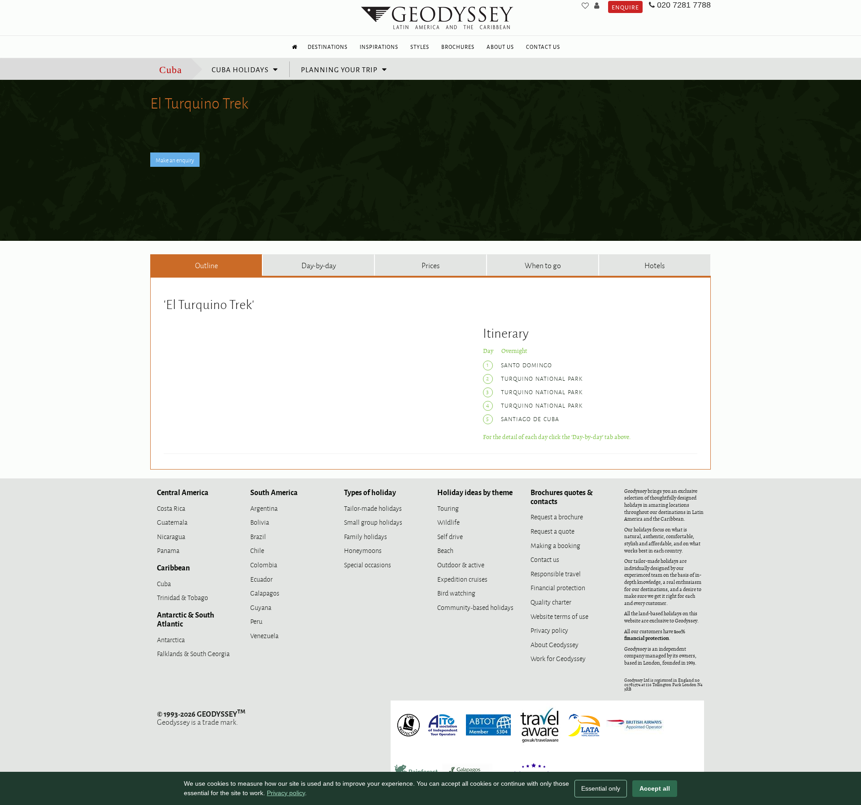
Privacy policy (549, 630)
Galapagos (264, 592)
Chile (257, 550)
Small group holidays (373, 522)
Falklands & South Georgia (193, 653)
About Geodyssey (554, 644)
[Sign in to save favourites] (585, 5)
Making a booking (555, 545)
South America (274, 492)
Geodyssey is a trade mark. (201, 717)
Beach (445, 550)
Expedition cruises (462, 579)
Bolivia (259, 522)
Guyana (260, 607)
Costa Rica (171, 508)
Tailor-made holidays (373, 508)
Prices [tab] (431, 264)
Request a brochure (557, 516)
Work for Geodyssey (558, 658)
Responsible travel (556, 573)
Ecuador (261, 579)
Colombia (263, 564)
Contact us (545, 559)
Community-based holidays (475, 607)
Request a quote (552, 531)
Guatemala (172, 522)
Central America (183, 492)
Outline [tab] (206, 264)
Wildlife (448, 522)
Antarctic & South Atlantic (185, 619)
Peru (256, 621)
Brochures (457, 47)
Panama (168, 550)
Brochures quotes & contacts (562, 496)
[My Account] (596, 5)
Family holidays (365, 536)
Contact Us (543, 47)
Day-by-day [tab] (318, 264)
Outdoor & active (460, 564)
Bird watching (456, 592)
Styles (419, 47)
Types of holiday (370, 492)
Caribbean (173, 567)
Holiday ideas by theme (475, 492)
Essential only (600, 788)
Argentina (264, 508)
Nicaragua (171, 536)
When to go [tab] (543, 264)
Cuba (170, 69)
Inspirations (379, 47)
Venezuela (264, 635)
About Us (500, 47)
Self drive (450, 536)
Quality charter (551, 601)
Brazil (258, 536)
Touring (448, 508)
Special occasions (367, 564)
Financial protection (558, 587)
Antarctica (171, 639)
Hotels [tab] (654, 264)
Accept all (654, 788)
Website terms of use (559, 616)
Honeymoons (363, 550)
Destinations (328, 47)
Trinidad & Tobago (182, 597)
